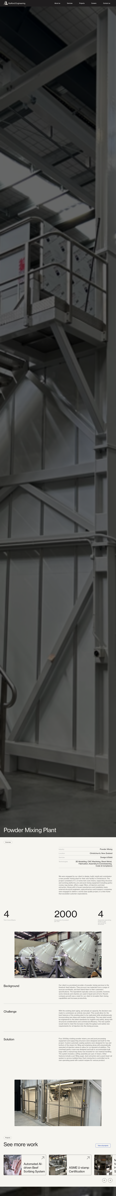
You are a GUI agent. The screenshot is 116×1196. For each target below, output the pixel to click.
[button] (104, 1180)
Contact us (106, 3)
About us (57, 3)
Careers (93, 3)
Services (69, 3)
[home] (14, 3)
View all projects (103, 1145)
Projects (81, 3)
